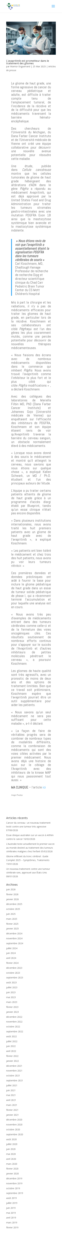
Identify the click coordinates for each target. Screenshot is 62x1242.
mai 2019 (11, 1212)
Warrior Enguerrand (20, 66)
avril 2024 (11, 957)
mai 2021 (11, 1095)
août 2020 (11, 1139)
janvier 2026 (12, 899)
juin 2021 (11, 1090)
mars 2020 (11, 1163)
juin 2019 (11, 1207)
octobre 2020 (13, 1129)
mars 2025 (11, 918)
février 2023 (12, 1006)
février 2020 (12, 1168)
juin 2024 (11, 953)
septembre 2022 (14, 1031)
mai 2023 (11, 997)
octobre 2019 (13, 1188)
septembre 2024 (14, 943)
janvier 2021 (12, 1114)
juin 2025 (11, 913)
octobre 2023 (13, 972)
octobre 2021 (13, 1075)
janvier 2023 (12, 1011)
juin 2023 (11, 992)
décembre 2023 (14, 967)
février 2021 (12, 1109)
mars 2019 (11, 1222)
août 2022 (11, 1036)
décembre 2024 (14, 933)
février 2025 (12, 923)
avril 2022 (11, 1051)
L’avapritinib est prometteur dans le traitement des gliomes (27, 62)
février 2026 (12, 894)
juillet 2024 (11, 948)
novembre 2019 (14, 1183)
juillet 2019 (11, 1202)
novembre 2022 (14, 1021)
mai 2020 (11, 1153)
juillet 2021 (11, 1085)
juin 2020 (11, 1149)
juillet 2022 (11, 1041)
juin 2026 (11, 889)
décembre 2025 (14, 904)
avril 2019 (11, 1217)
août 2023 (11, 982)
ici (44, 787)
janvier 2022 (12, 1060)
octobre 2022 (13, 1026)
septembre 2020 (14, 1134)
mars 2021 (11, 1104)
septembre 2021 (14, 1080)
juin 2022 (11, 1046)
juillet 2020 (11, 1144)
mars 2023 (11, 1002)
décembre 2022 (14, 1016)
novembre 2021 (14, 1070)
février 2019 (12, 1227)
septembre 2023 (14, 977)
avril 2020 (11, 1158)
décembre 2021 (14, 1065)
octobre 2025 (13, 908)
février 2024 (12, 962)
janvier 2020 (12, 1173)
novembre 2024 (14, 938)
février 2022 (12, 1055)
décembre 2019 (14, 1178)
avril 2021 (11, 1100)
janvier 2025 (12, 928)
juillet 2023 (11, 987)
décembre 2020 (14, 1119)
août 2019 (11, 1198)
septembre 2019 (14, 1193)
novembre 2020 (14, 1124)
